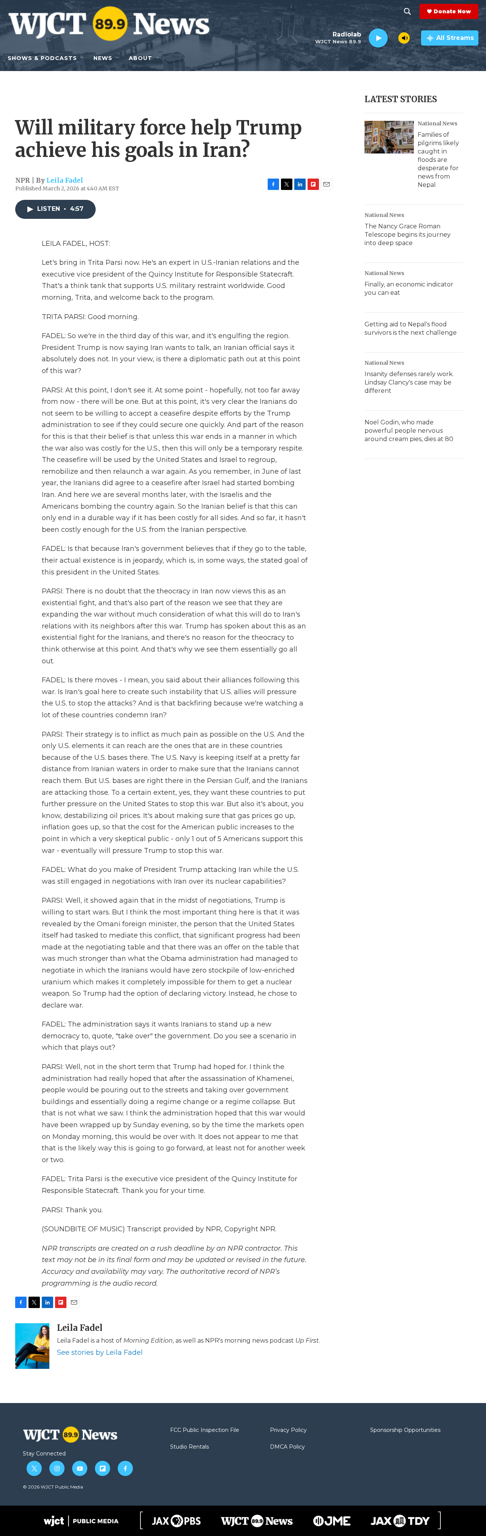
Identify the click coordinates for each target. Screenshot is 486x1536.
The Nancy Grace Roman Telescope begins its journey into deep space (407, 235)
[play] (378, 38)
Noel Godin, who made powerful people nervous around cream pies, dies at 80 (408, 431)
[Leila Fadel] (32, 1346)
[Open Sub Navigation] (83, 58)
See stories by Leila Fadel (100, 1352)
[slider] (392, 38)
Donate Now (452, 11)
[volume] (404, 38)
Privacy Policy (288, 1430)
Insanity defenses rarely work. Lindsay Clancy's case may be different (409, 382)
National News (438, 123)
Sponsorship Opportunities (405, 1430)
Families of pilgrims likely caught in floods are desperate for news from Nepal (438, 159)
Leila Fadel (64, 180)
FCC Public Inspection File (204, 1430)
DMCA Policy (287, 1447)
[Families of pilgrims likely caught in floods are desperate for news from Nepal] (389, 137)
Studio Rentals (189, 1447)
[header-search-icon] (407, 11)
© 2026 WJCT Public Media (53, 1487)
